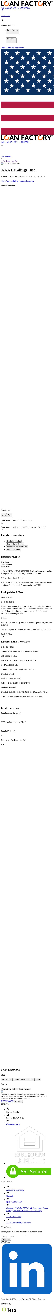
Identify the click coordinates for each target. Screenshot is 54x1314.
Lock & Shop (6, 634)
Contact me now (13, 1124)
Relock (4, 618)
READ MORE (7, 1101)
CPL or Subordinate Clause (12, 578)
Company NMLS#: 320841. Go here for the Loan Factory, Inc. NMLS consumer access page (27, 1209)
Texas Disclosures (13, 1216)
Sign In (4, 47)
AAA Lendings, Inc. (9, 161)
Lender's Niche (7, 647)
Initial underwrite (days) (11, 713)
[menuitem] (12, 31)
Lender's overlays (8, 687)
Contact (9, 1196)
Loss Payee (5, 567)
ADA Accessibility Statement (18, 1223)
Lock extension (7, 602)
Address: (5, 176)
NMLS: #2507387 (14, 1202)
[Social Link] (27, 1295)
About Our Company (15, 1190)
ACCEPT (18, 1101)
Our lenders (6, 156)
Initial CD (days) (8, 731)
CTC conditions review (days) (13, 722)
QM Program (6, 562)
